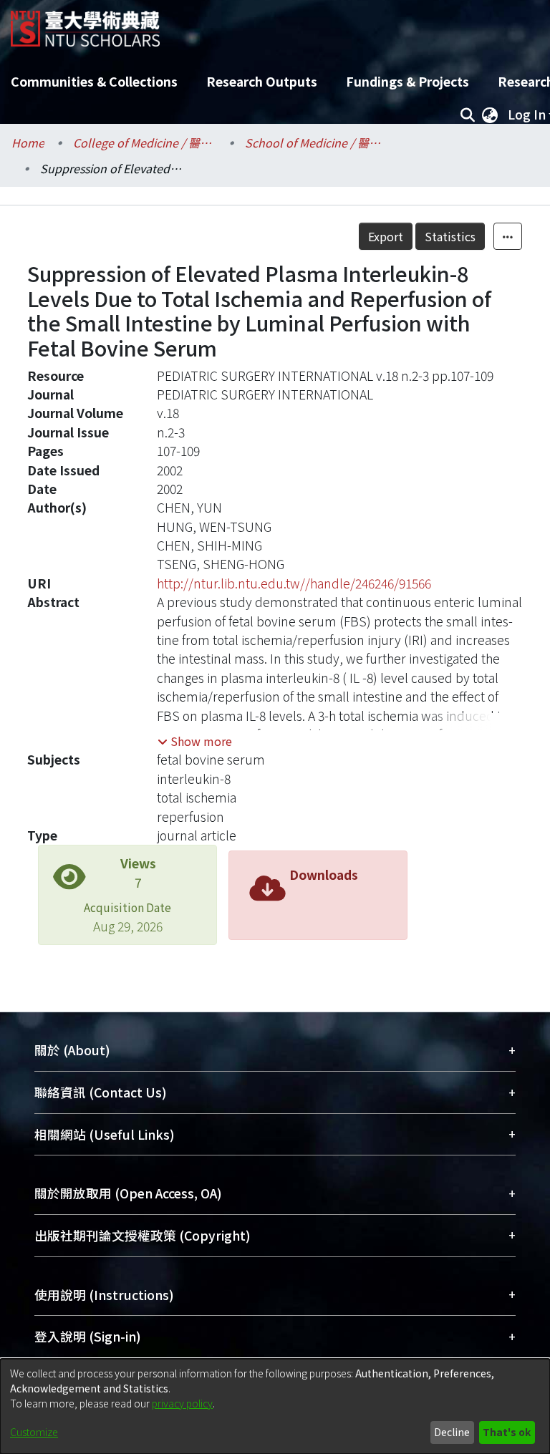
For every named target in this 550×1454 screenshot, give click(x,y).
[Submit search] (467, 114)
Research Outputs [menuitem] (261, 81)
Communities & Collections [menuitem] (94, 81)
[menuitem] (490, 114)
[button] (195, 741)
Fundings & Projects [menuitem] (407, 81)
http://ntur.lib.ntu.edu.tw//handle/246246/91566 (294, 583)
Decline (452, 1432)
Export (385, 236)
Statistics (450, 236)
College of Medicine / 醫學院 (144, 142)
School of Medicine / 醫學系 (316, 142)
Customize (34, 1432)
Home (27, 142)
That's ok (507, 1432)
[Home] (85, 23)
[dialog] (275, 1406)
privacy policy (182, 1403)
